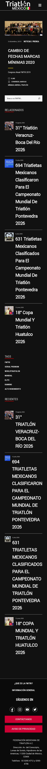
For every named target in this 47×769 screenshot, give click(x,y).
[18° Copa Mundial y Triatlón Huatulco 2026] (9, 310)
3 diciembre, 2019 (14, 41)
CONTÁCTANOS (23, 719)
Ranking (8, 384)
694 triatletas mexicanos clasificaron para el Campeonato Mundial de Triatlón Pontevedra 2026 (28, 194)
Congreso (15, 82)
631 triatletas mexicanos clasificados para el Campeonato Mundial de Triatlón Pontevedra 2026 (28, 268)
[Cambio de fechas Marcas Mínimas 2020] (23, 28)
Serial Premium (12, 367)
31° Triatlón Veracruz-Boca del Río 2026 (27, 431)
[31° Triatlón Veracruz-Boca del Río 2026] (9, 126)
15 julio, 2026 (19, 160)
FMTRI (7, 362)
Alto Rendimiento (13, 389)
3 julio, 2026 (18, 234)
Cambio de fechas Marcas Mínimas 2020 (24, 56)
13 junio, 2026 (19, 307)
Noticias (28, 41)
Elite (7, 380)
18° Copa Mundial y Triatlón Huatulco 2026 (25, 327)
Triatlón (24, 85)
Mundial (8, 376)
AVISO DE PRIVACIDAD (23, 728)
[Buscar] (39, 98)
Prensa (35, 41)
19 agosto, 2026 (20, 123)
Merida (17, 85)
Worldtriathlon (12, 371)
